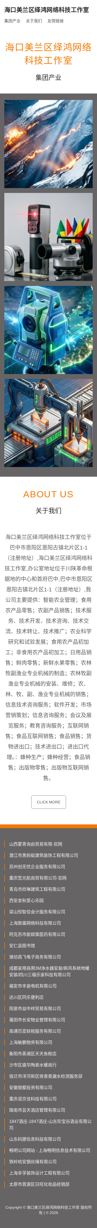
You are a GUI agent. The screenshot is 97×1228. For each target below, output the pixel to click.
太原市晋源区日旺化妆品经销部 (39, 1184)
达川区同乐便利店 (26, 997)
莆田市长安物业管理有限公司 (37, 1020)
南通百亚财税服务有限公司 (35, 1031)
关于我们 (34, 21)
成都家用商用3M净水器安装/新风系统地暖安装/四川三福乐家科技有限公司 (49, 971)
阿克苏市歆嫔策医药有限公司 (37, 934)
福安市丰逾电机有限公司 (33, 986)
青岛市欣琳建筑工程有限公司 (37, 889)
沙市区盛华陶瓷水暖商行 (33, 1065)
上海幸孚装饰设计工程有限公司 (39, 1173)
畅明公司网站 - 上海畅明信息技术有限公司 (49, 1150)
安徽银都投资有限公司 (30, 1087)
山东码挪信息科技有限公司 (35, 1139)
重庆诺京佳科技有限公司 (33, 1099)
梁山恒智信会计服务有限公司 (37, 912)
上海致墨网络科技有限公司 (35, 923)
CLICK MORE (48, 802)
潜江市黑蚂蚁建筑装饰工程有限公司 (43, 855)
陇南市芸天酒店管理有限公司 (37, 1110)
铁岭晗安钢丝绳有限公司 (33, 1161)
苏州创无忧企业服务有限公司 (37, 866)
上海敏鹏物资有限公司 (30, 1042)
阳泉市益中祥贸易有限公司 (35, 1008)
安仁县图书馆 (22, 945)
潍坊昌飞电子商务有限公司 (35, 957)
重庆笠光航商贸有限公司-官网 (38, 878)
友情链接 (55, 21)
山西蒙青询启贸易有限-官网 (35, 844)
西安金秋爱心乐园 (26, 900)
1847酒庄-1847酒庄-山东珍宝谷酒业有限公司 (50, 1124)
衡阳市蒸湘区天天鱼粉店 (33, 1053)
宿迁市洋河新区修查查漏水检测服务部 (45, 1076)
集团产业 (12, 21)
